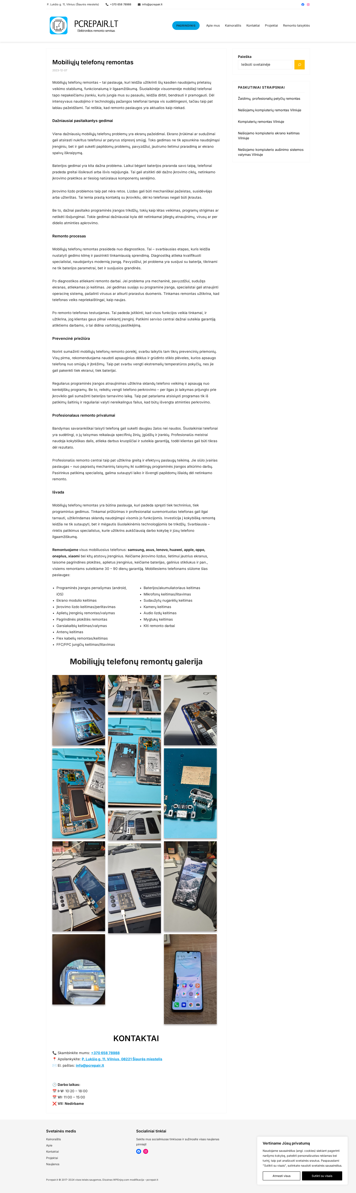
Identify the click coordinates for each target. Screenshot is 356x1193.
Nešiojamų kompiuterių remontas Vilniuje (269, 110)
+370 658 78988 (119, 4)
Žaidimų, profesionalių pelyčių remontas (269, 98)
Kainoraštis (53, 1139)
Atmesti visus (281, 1176)
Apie (49, 1145)
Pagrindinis (186, 25)
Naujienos (52, 1164)
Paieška (245, 57)
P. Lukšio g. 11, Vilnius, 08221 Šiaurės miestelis (122, 1059)
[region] (302, 1161)
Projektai (52, 1158)
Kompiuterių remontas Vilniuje (261, 122)
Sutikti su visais (322, 1176)
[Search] (299, 64)
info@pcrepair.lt (151, 4)
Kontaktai (52, 1151)
